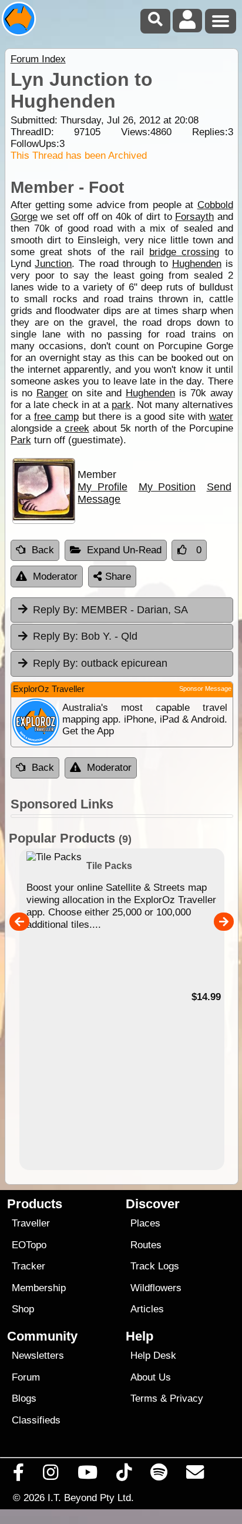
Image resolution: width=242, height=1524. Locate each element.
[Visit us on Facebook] (19, 1475)
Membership (39, 1288)
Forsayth (194, 216)
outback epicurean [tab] (100, 663)
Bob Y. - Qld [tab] (85, 636)
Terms (143, 1398)
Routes (146, 1245)
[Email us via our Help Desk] (195, 1475)
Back (43, 550)
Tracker (28, 1266)
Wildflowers (156, 1288)
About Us (150, 1377)
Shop (23, 1309)
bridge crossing (184, 252)
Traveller (31, 1223)
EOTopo (29, 1245)
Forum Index (38, 59)
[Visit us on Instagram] (51, 1475)
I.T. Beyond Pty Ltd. (91, 1497)
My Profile (102, 487)
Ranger (52, 393)
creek (77, 428)
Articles (147, 1309)
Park (21, 440)
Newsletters (38, 1355)
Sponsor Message (205, 688)
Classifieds (36, 1420)
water (221, 416)
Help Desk (153, 1355)
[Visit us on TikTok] (124, 1475)
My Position (167, 487)
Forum (26, 1377)
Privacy (186, 1398)
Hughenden (196, 263)
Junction (53, 263)
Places (145, 1223)
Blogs (24, 1398)
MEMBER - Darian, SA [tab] (110, 610)
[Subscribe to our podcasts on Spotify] (159, 1475)
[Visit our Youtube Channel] (87, 1475)
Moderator (55, 576)
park (121, 404)
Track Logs (154, 1266)
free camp (56, 416)
